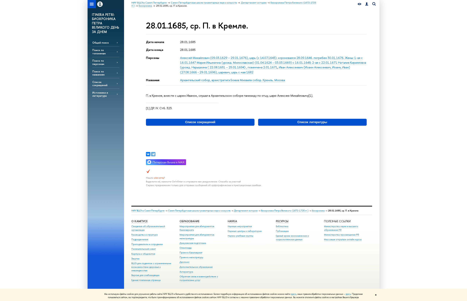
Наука (232, 221)
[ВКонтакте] (148, 154)
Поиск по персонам (98, 62)
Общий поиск (100, 42)
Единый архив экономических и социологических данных (292, 237)
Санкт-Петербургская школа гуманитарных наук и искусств (199, 210)
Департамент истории (246, 210)
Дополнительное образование (196, 267)
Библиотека (282, 226)
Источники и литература (100, 94)
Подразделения (139, 239)
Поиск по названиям (98, 73)
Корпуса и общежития (143, 253)
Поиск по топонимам (99, 51)
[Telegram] (153, 154)
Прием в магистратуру (191, 257)
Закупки (135, 258)
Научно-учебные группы (240, 235)
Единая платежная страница (146, 280)
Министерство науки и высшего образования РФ (341, 228)
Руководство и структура (144, 234)
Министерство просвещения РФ (341, 234)
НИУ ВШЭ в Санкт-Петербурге (148, 210)
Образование (189, 221)
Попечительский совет (143, 248)
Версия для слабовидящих (145, 275)
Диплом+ (185, 262)
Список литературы (312, 122)
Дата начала (155, 42)
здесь (293, 294)
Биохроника (318, 210)
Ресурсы (282, 221)
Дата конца (154, 50)
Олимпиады (186, 247)
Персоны (152, 58)
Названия (152, 80)
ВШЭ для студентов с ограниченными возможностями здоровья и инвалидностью (151, 267)
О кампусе (139, 221)
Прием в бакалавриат (191, 252)
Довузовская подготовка (193, 243)
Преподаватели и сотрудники (147, 244)
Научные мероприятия (240, 226)
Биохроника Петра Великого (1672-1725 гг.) (284, 210)
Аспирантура (186, 271)
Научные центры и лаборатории (245, 231)
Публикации (282, 231)
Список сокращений (99, 83)
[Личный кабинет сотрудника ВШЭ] (366, 4)
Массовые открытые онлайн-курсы (343, 239)
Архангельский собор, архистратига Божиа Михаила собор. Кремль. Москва (232, 80)
